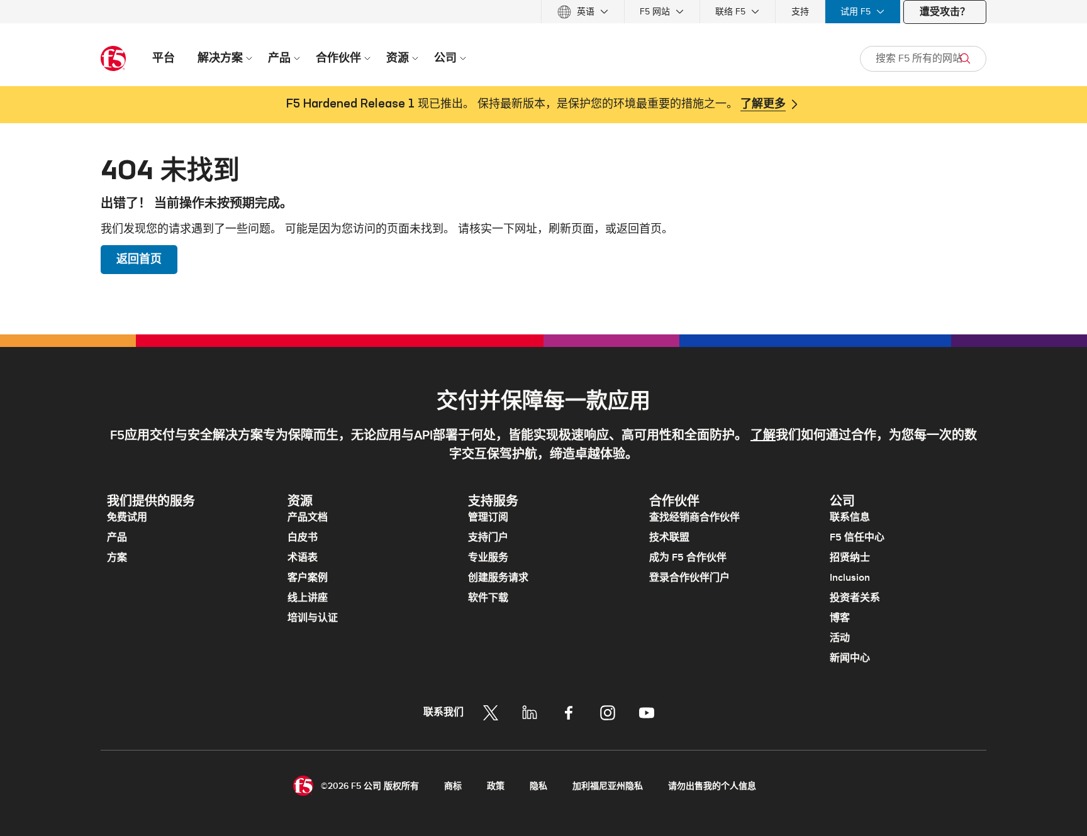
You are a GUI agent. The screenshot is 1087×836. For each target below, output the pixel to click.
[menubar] (543, 11)
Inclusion (850, 577)
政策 (495, 786)
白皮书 (302, 537)
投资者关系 (855, 597)
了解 (763, 435)
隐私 (538, 786)
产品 (117, 537)
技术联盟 (669, 537)
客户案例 (307, 577)
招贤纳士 (850, 557)
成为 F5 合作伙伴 (688, 557)
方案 (117, 557)
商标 (453, 786)
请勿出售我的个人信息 (712, 786)
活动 (840, 638)
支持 (800, 11)
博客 (840, 618)
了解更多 (763, 104)
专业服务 (488, 557)
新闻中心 (850, 658)
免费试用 (127, 517)
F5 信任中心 (857, 537)
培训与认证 (312, 618)
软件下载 (488, 597)
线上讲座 (307, 597)
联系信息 (850, 517)
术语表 (302, 557)
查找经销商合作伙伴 (694, 517)
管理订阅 (488, 517)
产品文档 (307, 517)
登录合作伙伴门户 (689, 577)
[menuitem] (583, 11)
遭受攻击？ (945, 12)
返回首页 (139, 259)
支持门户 (488, 537)
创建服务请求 (498, 577)
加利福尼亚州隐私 (607, 786)
